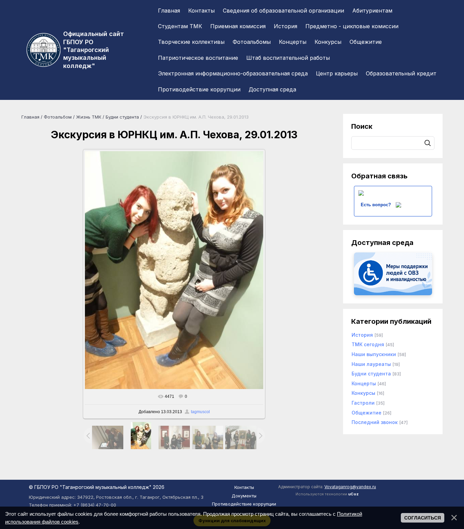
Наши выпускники (374, 354)
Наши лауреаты (371, 364)
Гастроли (363, 403)
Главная (30, 117)
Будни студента (122, 117)
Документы (244, 495)
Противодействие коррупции (244, 504)
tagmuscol (200, 411)
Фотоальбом (58, 117)
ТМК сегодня (368, 344)
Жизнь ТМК (88, 117)
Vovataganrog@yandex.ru (350, 486)
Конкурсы (363, 393)
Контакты (244, 487)
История (362, 335)
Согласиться (422, 518)
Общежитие (366, 413)
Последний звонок (375, 422)
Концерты (364, 383)
